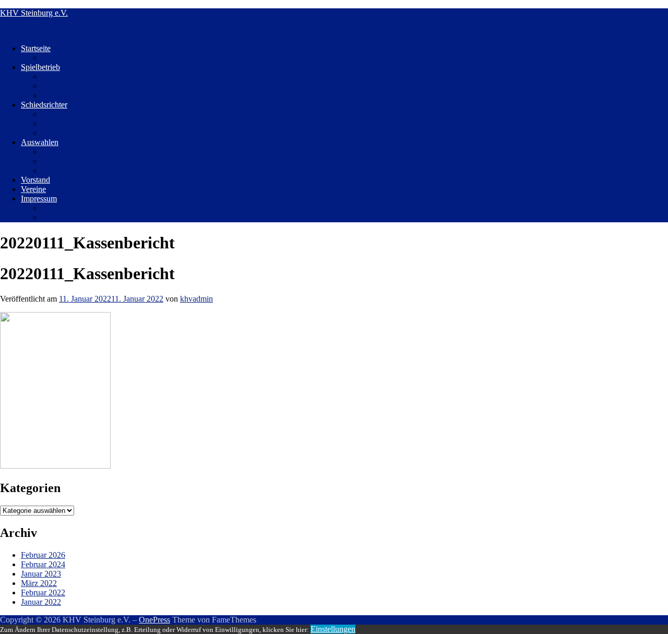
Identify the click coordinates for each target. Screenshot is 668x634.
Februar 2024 (43, 564)
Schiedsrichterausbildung (83, 123)
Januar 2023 (41, 573)
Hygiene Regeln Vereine (82, 95)
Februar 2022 (43, 592)
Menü (9, 30)
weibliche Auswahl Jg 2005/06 (93, 151)
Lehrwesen (60, 161)
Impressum (39, 198)
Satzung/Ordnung (71, 76)
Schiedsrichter (44, 104)
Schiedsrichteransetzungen (85, 114)
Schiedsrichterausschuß (80, 132)
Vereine (33, 189)
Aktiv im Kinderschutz (79, 57)
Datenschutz (62, 208)
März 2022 (39, 583)
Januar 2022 (41, 601)
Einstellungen (333, 629)
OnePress (154, 619)
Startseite (36, 48)
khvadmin (196, 298)
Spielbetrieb (40, 67)
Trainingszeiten (67, 170)
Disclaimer (59, 217)
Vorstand (35, 179)
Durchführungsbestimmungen (91, 85)
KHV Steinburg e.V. (34, 12)
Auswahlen (39, 142)
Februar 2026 (43, 555)
